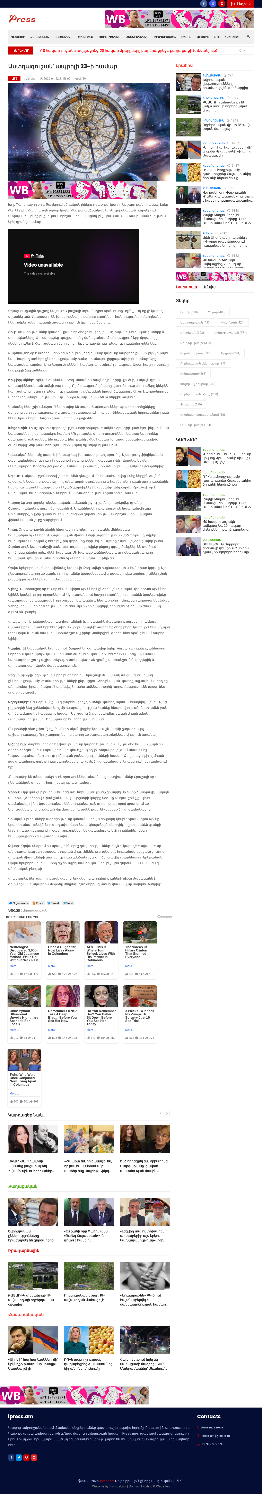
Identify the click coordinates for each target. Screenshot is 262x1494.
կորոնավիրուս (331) (195, 353)
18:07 (234, 98)
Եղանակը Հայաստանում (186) (203, 414)
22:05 (231, 75)
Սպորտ (186, 37)
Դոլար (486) (216, 312)
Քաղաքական (39, 37)
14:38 (235, 210)
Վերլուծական (109, 37)
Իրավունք (85, 37)
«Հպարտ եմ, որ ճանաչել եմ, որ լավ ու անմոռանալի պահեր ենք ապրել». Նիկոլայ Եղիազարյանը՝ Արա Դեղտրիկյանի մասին (32, 1171)
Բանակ (208, 233)
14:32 (235, 255)
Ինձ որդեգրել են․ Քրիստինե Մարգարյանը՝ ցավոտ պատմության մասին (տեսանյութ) (88, 1168)
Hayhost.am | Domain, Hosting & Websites (139, 1486)
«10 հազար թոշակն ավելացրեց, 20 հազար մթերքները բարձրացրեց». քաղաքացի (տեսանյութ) (225, 266)
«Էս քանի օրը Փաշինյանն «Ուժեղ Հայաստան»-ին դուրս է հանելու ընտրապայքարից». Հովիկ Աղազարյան (86, 1240)
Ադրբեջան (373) (192, 332)
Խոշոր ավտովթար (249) (198, 384)
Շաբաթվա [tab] (186, 287)
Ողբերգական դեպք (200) (199, 394)
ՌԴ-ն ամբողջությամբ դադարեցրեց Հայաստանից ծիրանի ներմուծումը (88, 1364)
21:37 (235, 165)
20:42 (223, 233)
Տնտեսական (63, 37)
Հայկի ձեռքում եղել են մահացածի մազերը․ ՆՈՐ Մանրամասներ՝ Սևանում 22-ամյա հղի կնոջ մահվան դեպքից (143, 1368)
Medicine (202, 37)
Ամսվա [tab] (209, 287)
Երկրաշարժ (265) (193, 373)
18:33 (231, 188)
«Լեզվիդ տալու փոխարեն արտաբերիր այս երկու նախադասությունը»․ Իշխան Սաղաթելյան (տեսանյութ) (145, 1238)
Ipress (31, 78)
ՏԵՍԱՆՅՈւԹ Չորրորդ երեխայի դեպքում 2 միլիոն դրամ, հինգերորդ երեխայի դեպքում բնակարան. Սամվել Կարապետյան (228, 552)
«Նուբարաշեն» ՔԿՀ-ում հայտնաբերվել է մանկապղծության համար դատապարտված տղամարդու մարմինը (143, 1304)
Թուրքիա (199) (191, 404)
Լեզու (242, 4)
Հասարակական (137, 37)
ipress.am (107, 1481)
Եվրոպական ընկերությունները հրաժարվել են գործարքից (31, 1236)
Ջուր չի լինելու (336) (195, 343)
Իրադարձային (165, 37)
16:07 (235, 143)
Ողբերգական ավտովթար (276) (203, 363)
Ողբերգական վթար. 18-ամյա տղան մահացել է (84, 1297)
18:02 (234, 120)
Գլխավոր (18, 37)
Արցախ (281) (230, 353)
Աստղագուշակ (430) (195, 322)
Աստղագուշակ (35, 910)
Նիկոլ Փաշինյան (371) (230, 332)
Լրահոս (184, 65)
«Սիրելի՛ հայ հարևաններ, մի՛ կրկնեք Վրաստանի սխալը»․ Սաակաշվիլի (33, 1364)
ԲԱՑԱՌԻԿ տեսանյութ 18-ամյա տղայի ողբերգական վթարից (31, 1300)
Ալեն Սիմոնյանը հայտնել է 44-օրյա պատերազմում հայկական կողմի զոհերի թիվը (225, 243)
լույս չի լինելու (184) (195, 425)
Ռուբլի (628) (189, 312)
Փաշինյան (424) (232, 322)
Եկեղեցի (232, 37)
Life (216, 37)
